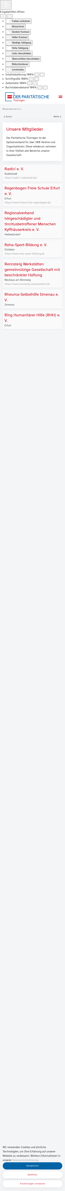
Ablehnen (32, 1175)
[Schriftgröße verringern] (31, 79)
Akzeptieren (32, 1166)
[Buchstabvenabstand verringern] (39, 87)
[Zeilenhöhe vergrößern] (35, 83)
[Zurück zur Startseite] (27, 97)
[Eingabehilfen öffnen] (6, 5)
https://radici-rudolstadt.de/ (21, 177)
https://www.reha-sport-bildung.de (24, 253)
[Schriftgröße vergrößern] (36, 79)
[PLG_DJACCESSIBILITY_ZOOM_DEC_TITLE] (36, 74)
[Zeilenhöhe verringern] (29, 83)
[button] (60, 97)
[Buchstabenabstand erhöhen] (45, 87)
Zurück (9, 116)
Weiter (56, 116)
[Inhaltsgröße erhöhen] (42, 74)
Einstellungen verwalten (32, 1184)
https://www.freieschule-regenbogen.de (28, 202)
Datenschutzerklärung (25, 1160)
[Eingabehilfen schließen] (9, 16)
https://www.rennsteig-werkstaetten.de (27, 284)
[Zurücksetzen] (3, 16)
